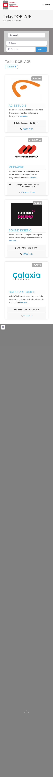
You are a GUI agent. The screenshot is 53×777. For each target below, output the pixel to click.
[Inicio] (3, 21)
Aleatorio (11, 67)
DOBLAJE (17, 21)
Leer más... (23, 116)
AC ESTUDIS (17, 105)
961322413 (27, 316)
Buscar (42, 49)
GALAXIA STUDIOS (22, 292)
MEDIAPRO (16, 167)
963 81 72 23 (28, 129)
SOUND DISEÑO (20, 230)
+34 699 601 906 (28, 192)
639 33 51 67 (28, 254)
